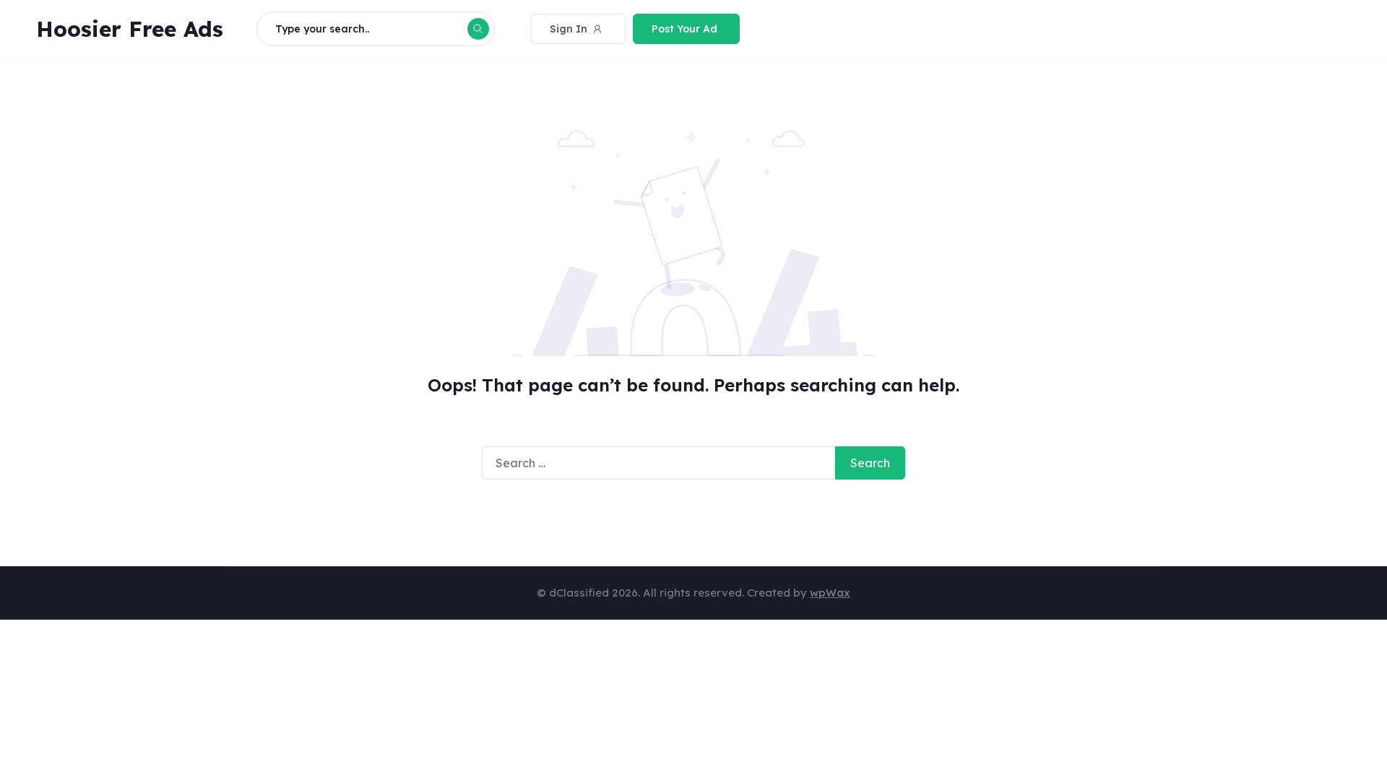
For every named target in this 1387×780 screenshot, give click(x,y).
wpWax (830, 592)
